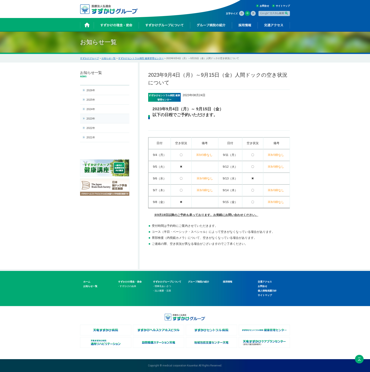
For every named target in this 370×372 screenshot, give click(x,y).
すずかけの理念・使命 (130, 281)
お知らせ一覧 (108, 58)
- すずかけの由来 (127, 286)
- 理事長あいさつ (162, 286)
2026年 (91, 90)
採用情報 (227, 281)
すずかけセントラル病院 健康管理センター (141, 58)
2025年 (91, 99)
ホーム (86, 281)
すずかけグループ (89, 58)
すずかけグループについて (167, 281)
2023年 (91, 118)
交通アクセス (265, 281)
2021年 (91, 137)
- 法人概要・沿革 (162, 290)
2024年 (91, 109)
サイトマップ (283, 5)
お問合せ (264, 5)
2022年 (91, 128)
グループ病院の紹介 (198, 281)
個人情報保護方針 (267, 290)
